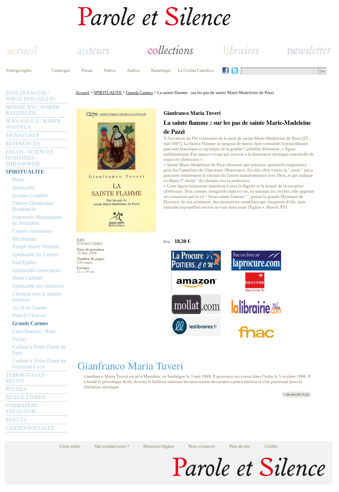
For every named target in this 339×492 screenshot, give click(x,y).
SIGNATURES (22, 135)
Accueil (82, 92)
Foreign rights (18, 70)
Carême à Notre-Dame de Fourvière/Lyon (39, 363)
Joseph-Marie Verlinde (35, 246)
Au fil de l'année (29, 308)
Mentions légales (158, 446)
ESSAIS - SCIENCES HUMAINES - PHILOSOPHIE (29, 158)
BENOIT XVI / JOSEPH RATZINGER (33, 110)
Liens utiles (70, 446)
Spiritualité (23, 187)
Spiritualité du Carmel (35, 254)
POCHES (16, 389)
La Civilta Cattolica (196, 70)
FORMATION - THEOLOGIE (23, 408)
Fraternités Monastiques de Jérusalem (37, 220)
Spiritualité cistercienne (36, 270)
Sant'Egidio (24, 262)
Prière (18, 179)
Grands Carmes (30, 323)
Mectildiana (24, 239)
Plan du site (239, 446)
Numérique (161, 70)
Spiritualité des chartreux (38, 286)
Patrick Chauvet (29, 315)
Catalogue (61, 70)
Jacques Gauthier (30, 195)
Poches (19, 339)
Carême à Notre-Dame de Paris (39, 350)
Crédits (271, 446)
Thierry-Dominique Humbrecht (32, 206)
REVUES (16, 419)
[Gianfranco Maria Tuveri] (296, 396)
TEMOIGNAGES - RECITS (27, 378)
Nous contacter (201, 446)
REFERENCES (23, 143)
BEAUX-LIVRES (25, 397)
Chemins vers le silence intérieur (36, 297)
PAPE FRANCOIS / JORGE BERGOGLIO (30, 96)
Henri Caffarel (27, 278)
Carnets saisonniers (32, 231)
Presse (87, 70)
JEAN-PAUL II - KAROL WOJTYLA (34, 124)
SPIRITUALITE (25, 171)
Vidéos (110, 70)
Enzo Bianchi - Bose (34, 331)
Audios (133, 70)
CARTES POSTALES (30, 428)
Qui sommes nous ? (112, 446)
